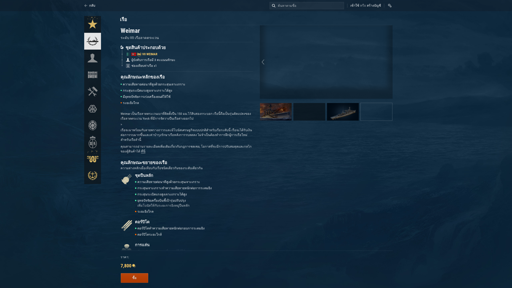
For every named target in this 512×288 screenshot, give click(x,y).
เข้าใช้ (354, 5)
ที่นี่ (143, 151)
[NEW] (92, 24)
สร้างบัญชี (374, 5)
